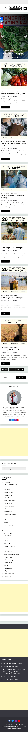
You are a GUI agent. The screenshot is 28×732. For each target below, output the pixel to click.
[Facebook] (1, 18)
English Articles (9, 50)
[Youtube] (1, 26)
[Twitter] (1, 21)
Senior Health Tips (9, 573)
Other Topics (21, 141)
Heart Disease (9, 495)
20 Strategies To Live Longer (12, 248)
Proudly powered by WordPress (10, 726)
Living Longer (13, 245)
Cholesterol (8, 487)
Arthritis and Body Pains (11, 484)
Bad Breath (8, 535)
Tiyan (6, 571)
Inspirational (13, 141)
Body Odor (8, 540)
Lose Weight (8, 511)
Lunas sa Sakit (9, 549)
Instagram (16, 721)
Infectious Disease (10, 500)
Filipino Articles (8, 533)
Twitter (12, 721)
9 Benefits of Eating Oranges (10, 679)
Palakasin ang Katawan (11, 560)
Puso (6, 565)
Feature (6, 530)
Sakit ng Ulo (8, 568)
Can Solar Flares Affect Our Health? (12, 663)
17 (18, 369)
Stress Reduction (9, 528)
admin (20, 57)
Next (25, 36)
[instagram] (15, 420)
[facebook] (10, 420)
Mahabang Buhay (10, 551)
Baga (6, 538)
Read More (5, 107)
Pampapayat (8, 562)
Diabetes (7, 489)
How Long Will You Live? (10, 350)
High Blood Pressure (10, 498)
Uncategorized (8, 576)
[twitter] (12, 420)
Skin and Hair (8, 519)
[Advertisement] (14, 442)
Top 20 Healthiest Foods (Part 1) (13, 94)
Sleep (6, 522)
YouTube (19, 721)
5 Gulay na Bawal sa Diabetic (10, 666)
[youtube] (18, 420)
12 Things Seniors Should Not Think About (14, 669)
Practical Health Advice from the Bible (13, 145)
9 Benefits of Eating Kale (14, 53)
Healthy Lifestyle (10, 546)
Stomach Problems (10, 525)
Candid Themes (16, 728)
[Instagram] (1, 24)
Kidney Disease (9, 506)
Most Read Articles (10, 514)
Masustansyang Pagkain (12, 554)
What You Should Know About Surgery (12, 197)
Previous (2, 36)
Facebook (9, 721)
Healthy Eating (18, 50)
